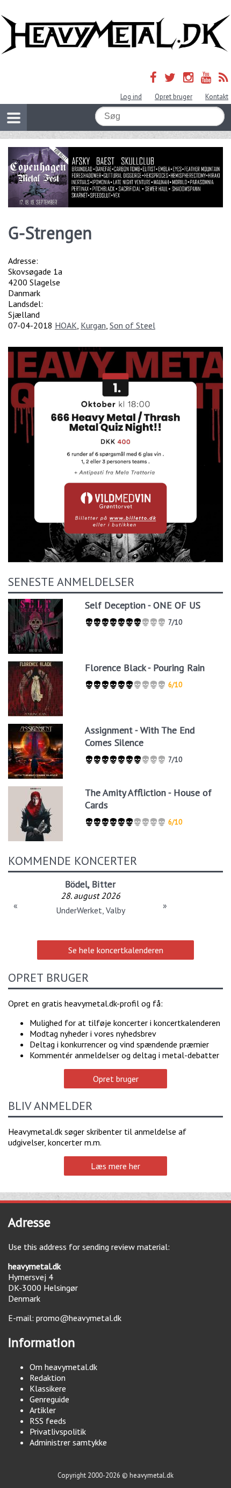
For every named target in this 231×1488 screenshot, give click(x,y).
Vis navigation (13, 117)
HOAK (66, 325)
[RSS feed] (223, 77)
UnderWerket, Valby (90, 910)
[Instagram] (188, 77)
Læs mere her (115, 1166)
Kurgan (93, 325)
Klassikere (48, 1388)
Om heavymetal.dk (63, 1366)
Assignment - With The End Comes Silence (140, 736)
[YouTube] (206, 77)
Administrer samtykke (68, 1442)
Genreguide (49, 1399)
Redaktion (48, 1377)
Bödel (76, 884)
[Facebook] (153, 77)
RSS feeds (48, 1420)
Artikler (43, 1410)
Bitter (104, 884)
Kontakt (216, 96)
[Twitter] (170, 77)
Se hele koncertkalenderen (115, 950)
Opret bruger (173, 96)
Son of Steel (132, 325)
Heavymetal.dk (115, 34)
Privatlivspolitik (58, 1431)
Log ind (131, 96)
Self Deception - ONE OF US (142, 605)
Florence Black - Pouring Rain (145, 667)
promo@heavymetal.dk (78, 1317)
